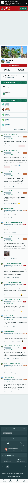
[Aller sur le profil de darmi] (3, 104)
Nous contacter (11, 470)
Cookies (18, 470)
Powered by (14, 476)
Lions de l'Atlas (9, 138)
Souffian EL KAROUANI (10, 135)
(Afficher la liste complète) (19, 428)
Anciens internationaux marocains (13, 363)
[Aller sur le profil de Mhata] (3, 115)
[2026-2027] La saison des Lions (13, 222)
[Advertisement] (14, 29)
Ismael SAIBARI (8, 316)
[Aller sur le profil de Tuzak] (3, 120)
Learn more (2, 3)
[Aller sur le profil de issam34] (3, 125)
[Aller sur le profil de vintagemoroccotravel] (6, 449)
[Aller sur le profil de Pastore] (3, 109)
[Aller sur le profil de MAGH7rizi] (2, 135)
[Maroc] (4, 93)
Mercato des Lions (9, 172)
